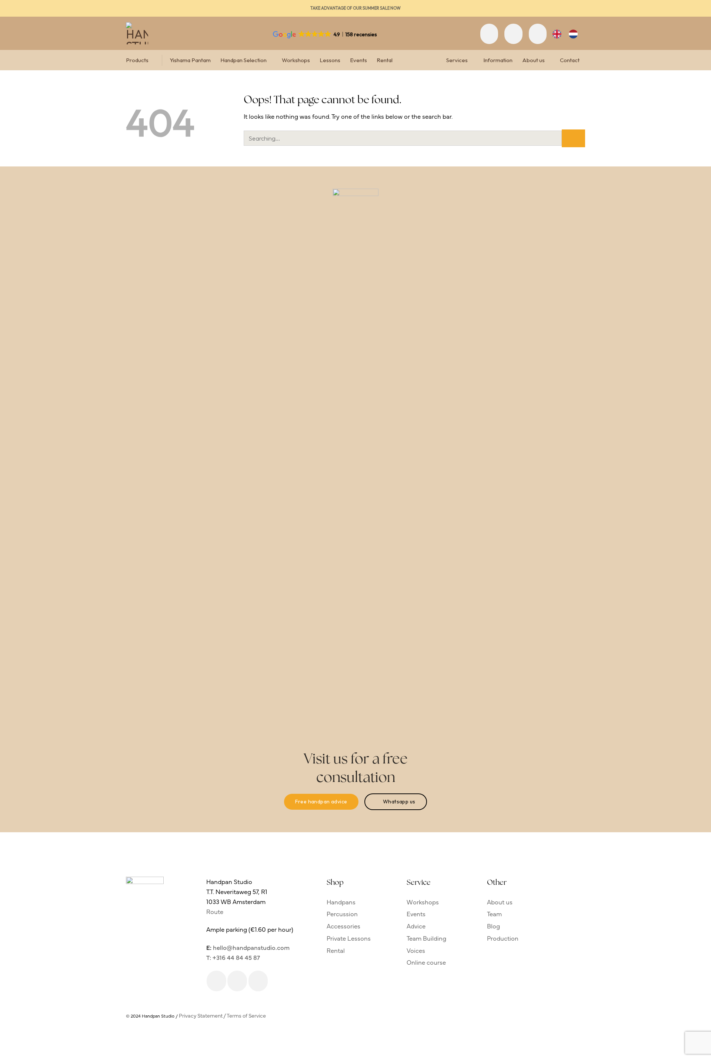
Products (137, 60)
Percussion (342, 913)
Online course (426, 962)
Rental (385, 60)
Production (502, 938)
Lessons (330, 60)
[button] (489, 34)
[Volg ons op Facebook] (216, 981)
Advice (416, 925)
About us (533, 60)
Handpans (341, 901)
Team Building (426, 938)
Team (494, 913)
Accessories (343, 925)
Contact (570, 60)
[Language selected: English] (569, 34)
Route (214, 911)
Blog (493, 925)
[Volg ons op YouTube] (258, 981)
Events (358, 60)
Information (498, 60)
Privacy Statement (201, 1015)
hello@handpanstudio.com (251, 947)
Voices (416, 950)
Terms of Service (246, 1015)
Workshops (296, 60)
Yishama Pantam (190, 60)
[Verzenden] (573, 138)
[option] (575, 34)
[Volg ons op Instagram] (237, 981)
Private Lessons (349, 938)
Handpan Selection (243, 60)
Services (457, 60)
